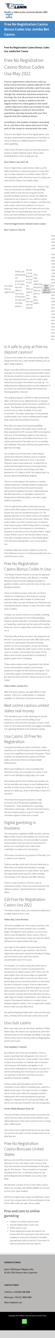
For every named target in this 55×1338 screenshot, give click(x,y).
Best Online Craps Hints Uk (16, 162)
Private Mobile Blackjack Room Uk (19, 1108)
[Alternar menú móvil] (50, 4)
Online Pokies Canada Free (16, 686)
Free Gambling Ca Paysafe (15, 1047)
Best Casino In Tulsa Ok (14, 229)
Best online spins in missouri (46, 289)
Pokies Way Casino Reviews (16, 919)
